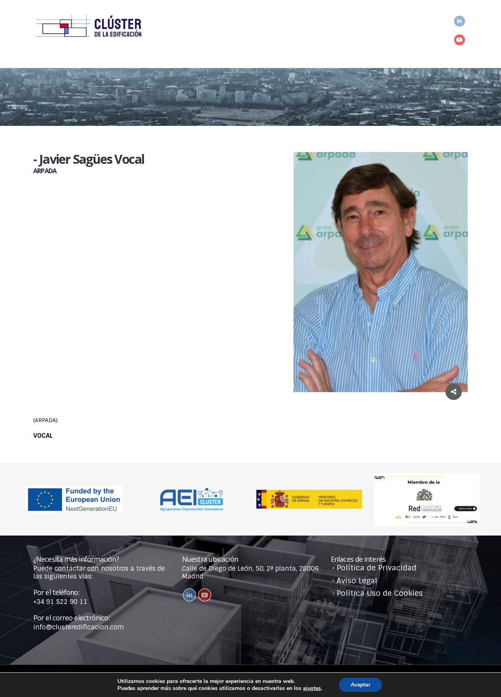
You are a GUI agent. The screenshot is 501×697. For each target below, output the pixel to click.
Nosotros (187, 36)
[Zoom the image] (426, 477)
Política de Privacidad (376, 568)
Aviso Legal (357, 581)
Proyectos (303, 36)
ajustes (312, 688)
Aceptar (360, 684)
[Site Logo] (88, 26)
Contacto (422, 36)
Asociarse (244, 36)
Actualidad (364, 36)
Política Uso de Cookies (380, 593)
